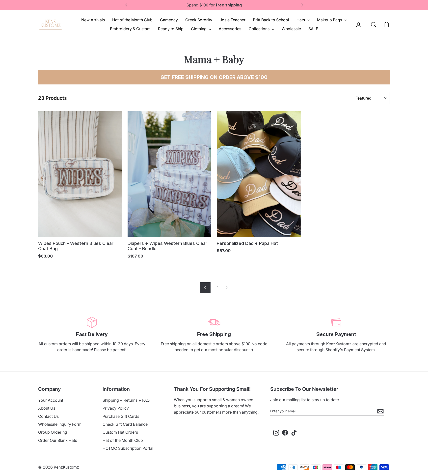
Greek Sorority (198, 19)
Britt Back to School (271, 19)
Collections (259, 28)
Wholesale (291, 28)
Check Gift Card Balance (125, 424)
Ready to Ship (171, 28)
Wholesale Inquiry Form (59, 424)
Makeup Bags (330, 19)
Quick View (80, 229)
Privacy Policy (116, 408)
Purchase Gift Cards (121, 416)
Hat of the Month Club (132, 19)
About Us (46, 408)
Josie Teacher (232, 19)
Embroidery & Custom (130, 28)
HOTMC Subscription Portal (128, 448)
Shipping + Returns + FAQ (126, 400)
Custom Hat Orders (120, 432)
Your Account (50, 400)
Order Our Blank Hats (57, 440)
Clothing (199, 28)
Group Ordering (52, 432)
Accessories (230, 28)
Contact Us (48, 416)
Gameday (169, 19)
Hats (301, 19)
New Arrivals (93, 19)
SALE (313, 28)
